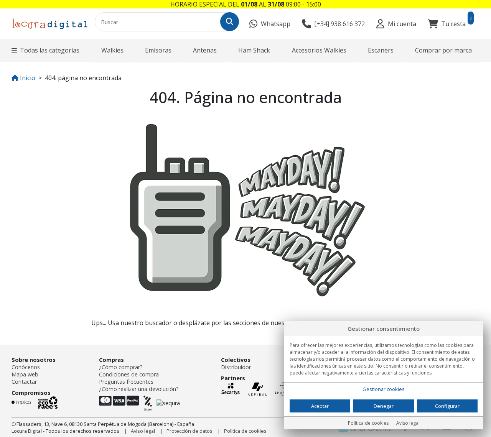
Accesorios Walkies (319, 50)
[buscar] (229, 21)
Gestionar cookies (383, 389)
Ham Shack (254, 50)
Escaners (381, 50)
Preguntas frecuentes (126, 381)
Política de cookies (245, 430)
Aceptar (320, 405)
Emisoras (158, 50)
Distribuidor (236, 367)
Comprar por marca (443, 50)
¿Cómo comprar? (121, 367)
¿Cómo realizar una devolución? (139, 389)
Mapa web (25, 374)
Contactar (24, 381)
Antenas (205, 50)
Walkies (112, 50)
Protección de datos (189, 430)
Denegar (384, 405)
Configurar (447, 405)
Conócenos (26, 367)
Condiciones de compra (129, 374)
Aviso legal (143, 430)
